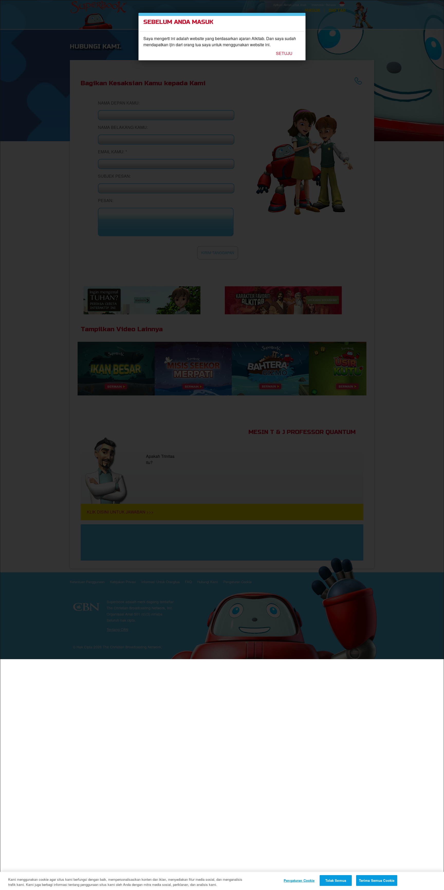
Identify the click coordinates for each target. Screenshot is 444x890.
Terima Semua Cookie (376, 880)
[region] (222, 881)
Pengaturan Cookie (299, 880)
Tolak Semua (335, 880)
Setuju (284, 53)
